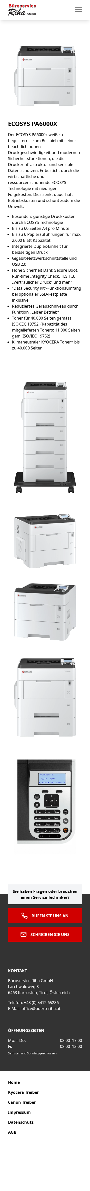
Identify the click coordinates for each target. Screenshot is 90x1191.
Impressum (19, 1112)
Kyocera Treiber (23, 1092)
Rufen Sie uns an (50, 916)
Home (14, 1082)
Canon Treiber (22, 1102)
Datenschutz (21, 1122)
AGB (12, 1132)
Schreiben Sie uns (50, 934)
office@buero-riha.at (41, 1008)
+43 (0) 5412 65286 (41, 1002)
